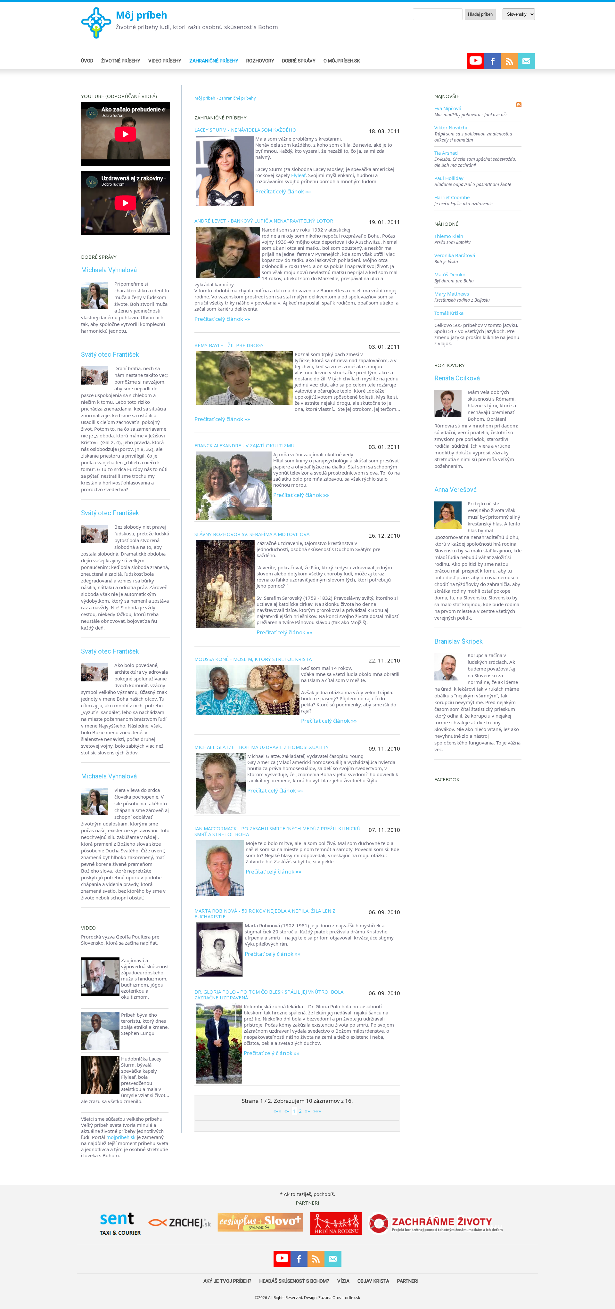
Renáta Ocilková (457, 378)
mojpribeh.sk (120, 1137)
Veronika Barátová (454, 255)
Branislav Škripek (458, 641)
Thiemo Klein (448, 236)
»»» (317, 1111)
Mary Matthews (451, 293)
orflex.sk (352, 1297)
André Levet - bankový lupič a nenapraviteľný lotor (263, 220)
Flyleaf (298, 175)
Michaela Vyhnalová (109, 270)
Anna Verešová (455, 489)
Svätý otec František (110, 354)
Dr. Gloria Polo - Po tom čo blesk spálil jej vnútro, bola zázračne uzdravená (268, 994)
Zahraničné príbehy (237, 98)
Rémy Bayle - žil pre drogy (229, 345)
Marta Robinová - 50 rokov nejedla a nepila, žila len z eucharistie (264, 913)
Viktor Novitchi (450, 127)
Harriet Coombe (452, 197)
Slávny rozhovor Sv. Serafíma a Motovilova (251, 534)
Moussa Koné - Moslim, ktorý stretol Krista (253, 659)
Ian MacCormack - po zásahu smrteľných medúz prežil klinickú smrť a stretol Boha (277, 831)
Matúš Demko (449, 274)
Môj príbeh (141, 14)
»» (307, 1111)
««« (277, 1111)
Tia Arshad (446, 153)
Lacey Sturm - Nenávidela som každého (245, 129)
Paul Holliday (448, 178)
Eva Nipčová (447, 108)
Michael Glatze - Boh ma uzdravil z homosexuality (261, 747)
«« (287, 1111)
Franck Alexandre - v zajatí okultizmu (244, 445)
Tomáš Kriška (448, 313)
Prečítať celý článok (279, 191)
